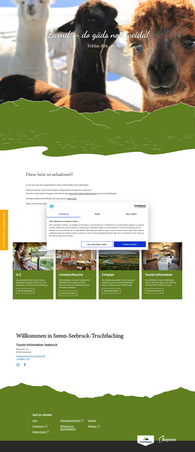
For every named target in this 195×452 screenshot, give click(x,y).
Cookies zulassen (130, 244)
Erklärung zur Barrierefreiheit (68, 427)
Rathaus (93, 426)
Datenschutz (40, 431)
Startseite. (72, 198)
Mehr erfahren (33, 270)
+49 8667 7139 (23, 358)
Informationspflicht (71, 420)
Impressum (39, 426)
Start (34, 420)
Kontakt (92, 420)
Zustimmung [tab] (64, 214)
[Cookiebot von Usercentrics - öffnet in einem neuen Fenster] (136, 206)
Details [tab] (97, 214)
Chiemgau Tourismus (145, 443)
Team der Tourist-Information (82, 193)
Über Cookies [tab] (131, 214)
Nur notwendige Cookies (97, 244)
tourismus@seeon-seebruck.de (30, 356)
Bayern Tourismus (167, 442)
